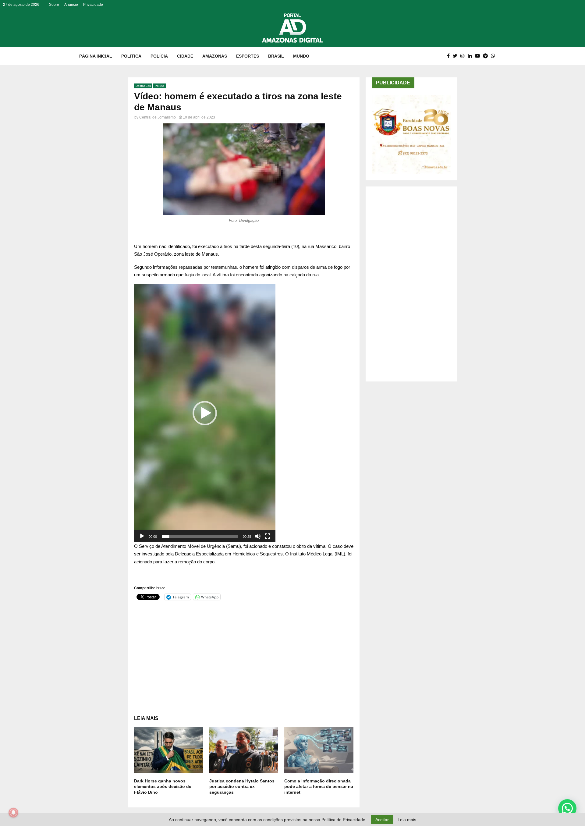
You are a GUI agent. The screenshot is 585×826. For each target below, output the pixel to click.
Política (131, 56)
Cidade (185, 56)
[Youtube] (479, 56)
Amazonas (214, 56)
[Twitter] (456, 56)
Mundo (301, 56)
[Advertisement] (243, 651)
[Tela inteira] (267, 536)
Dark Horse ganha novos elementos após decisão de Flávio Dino (162, 786)
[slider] (200, 536)
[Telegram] (487, 56)
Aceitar (382, 819)
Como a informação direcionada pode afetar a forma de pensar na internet (318, 786)
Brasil (276, 56)
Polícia (159, 56)
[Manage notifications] (13, 812)
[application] (204, 413)
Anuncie (71, 4)
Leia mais (407, 819)
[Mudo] (258, 536)
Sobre (54, 4)
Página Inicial (95, 56)
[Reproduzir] (142, 536)
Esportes (247, 56)
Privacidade (93, 4)
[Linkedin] (471, 56)
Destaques (143, 85)
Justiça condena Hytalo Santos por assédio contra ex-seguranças (242, 786)
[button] (205, 413)
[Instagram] (464, 56)
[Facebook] (450, 56)
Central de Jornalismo (157, 117)
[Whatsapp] (494, 56)
